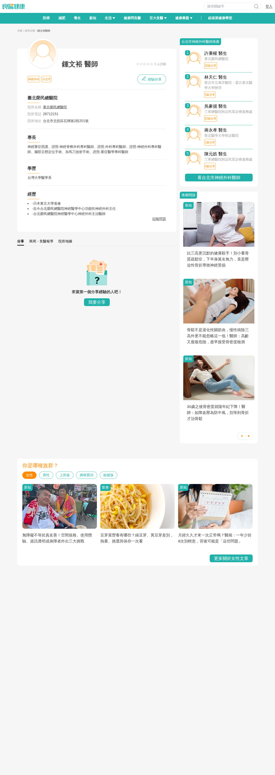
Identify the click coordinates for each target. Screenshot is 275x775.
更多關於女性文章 (231, 558)
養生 (77, 18)
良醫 (19, 30)
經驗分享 (154, 79)
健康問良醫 (132, 18)
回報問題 (159, 219)
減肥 (61, 18)
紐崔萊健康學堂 (220, 18)
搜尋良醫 (30, 30)
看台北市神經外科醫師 (218, 177)
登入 (269, 6)
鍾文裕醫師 (43, 30)
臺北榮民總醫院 (55, 107)
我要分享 (96, 302)
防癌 (46, 18)
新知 (92, 18)
